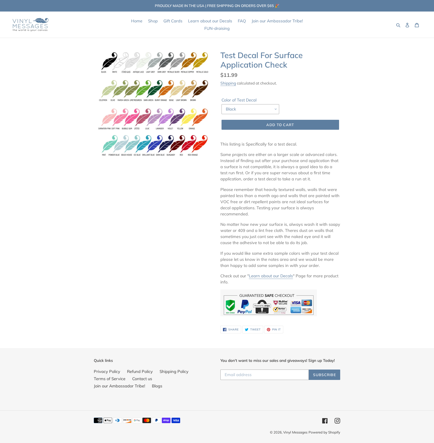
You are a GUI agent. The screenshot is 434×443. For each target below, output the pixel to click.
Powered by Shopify (324, 432)
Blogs (157, 386)
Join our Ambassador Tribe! (119, 386)
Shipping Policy (174, 371)
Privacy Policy (107, 371)
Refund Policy (140, 371)
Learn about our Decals (271, 275)
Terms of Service (109, 378)
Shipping (228, 83)
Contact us (142, 378)
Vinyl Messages (295, 432)
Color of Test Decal (239, 100)
